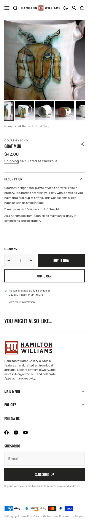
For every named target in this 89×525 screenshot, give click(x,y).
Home (8, 126)
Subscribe (42, 474)
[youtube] (25, 432)
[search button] (15, 8)
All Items (24, 126)
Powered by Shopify (71, 516)
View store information (22, 302)
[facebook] (6, 432)
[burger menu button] (7, 8)
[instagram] (16, 432)
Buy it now (61, 260)
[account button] (73, 8)
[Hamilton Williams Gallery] (40, 8)
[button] (66, 8)
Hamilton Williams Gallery (36, 516)
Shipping (11, 161)
